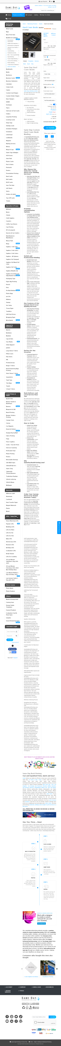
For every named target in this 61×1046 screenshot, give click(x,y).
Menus (8, 146)
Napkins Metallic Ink (12, 270)
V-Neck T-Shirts (10, 389)
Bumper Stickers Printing (10, 416)
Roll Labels (9, 179)
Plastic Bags (9, 293)
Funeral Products (11, 610)
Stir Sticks (9, 305)
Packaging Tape (10, 278)
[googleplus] (34, 1030)
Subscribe (52, 1017)
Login (10, 639)
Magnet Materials (11, 505)
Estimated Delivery (48, 121)
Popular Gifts (12, 523)
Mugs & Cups (12, 149)
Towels (8, 386)
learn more (49, 793)
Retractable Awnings (12, 459)
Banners (12, 406)
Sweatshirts (9, 377)
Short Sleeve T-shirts (12, 374)
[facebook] (7, 1016)
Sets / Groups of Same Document (49, 48)
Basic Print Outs (10, 34)
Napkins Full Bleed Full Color (12, 263)
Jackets (8, 347)
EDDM (8, 102)
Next (57, 969)
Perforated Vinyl (10, 450)
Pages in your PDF (48, 64)
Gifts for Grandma (11, 556)
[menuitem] (8, 15)
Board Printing (10, 412)
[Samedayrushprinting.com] (12, 8)
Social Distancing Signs (13, 621)
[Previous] (24, 41)
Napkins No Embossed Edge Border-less (12, 274)
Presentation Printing (12, 173)
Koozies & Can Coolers (12, 233)
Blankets (8, 336)
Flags (7, 438)
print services (52, 800)
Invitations (9, 131)
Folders (8, 113)
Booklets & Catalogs (12, 38)
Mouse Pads (9, 240)
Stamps (8, 302)
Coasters (8, 221)
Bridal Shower (10, 553)
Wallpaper (9, 485)
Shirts (7, 191)
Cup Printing (9, 227)
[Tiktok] (20, 1016)
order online (48, 803)
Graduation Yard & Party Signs (11, 614)
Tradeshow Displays (12, 476)
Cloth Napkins (10, 218)
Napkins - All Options (12, 256)
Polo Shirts (9, 356)
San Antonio (26, 787)
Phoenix (32, 787)
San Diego (53, 787)
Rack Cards (9, 176)
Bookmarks (9, 69)
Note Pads (9, 158)
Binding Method (48, 84)
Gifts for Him (10, 535)
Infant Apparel (10, 344)
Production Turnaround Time (50, 56)
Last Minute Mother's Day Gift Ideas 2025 (12, 574)
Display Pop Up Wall (12, 432)
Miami (43, 787)
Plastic (8, 508)
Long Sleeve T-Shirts (12, 350)
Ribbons (8, 299)
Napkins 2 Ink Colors (12, 250)
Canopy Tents (10, 420)
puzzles (8, 296)
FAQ (32, 63)
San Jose (47, 787)
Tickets (8, 201)
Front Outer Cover (48, 91)
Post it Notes (9, 164)
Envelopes (9, 105)
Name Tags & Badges (12, 152)
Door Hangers (10, 99)
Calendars (9, 84)
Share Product (54, 34)
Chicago (32, 786)
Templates (30, 61)
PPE (7, 359)
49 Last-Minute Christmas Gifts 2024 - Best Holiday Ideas (12, 567)
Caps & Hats (9, 338)
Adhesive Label (10, 493)
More (24, 63)
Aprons (8, 330)
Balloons (8, 209)
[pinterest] (16, 1021)
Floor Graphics (10, 441)
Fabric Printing (10, 435)
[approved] (49, 1033)
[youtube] (7, 1021)
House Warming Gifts (12, 521)
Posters (8, 170)
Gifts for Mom (10, 529)
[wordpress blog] (20, 1021)
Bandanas (9, 333)
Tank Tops (9, 380)
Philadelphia (38, 787)
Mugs (12, 243)
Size (45, 39)
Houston (45, 786)
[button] (16, 635)
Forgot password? (15, 642)
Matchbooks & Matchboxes (10, 236)
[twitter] (16, 1016)
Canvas (8, 423)
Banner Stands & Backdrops (11, 402)
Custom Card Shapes (12, 93)
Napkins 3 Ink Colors (12, 253)
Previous (22, 969)
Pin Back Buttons (12, 290)
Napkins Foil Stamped (12, 259)
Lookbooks (9, 137)
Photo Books (9, 588)
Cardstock (9, 499)
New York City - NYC (48, 784)
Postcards (9, 167)
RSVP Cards (9, 182)
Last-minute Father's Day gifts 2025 (12, 579)
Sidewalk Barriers (11, 465)
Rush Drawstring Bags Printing (12, 369)
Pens (7, 287)
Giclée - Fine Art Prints (12, 444)
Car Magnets (9, 426)
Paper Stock (46, 77)
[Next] (39, 41)
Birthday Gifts (10, 547)
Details (25, 61)
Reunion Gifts (10, 544)
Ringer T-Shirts (10, 365)
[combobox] (50, 60)
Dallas (49, 786)
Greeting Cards (10, 119)
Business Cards (12, 78)
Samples (8, 617)
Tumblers (9, 311)
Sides (45, 71)
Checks (8, 215)
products (27, 801)
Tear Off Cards (10, 198)
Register (15, 657)
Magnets (8, 140)
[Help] (47, 57)
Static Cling (9, 468)
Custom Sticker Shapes (12, 96)
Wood (7, 511)
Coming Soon (10, 602)
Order (24, 778)
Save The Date (10, 185)
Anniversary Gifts (11, 541)
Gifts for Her (9, 532)
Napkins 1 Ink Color (12, 247)
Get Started (50, 128)
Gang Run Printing (11, 116)
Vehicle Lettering (11, 479)
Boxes (8, 212)
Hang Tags (9, 122)
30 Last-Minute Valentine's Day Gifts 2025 (12, 561)
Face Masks (12, 341)
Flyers (8, 108)
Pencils (8, 284)
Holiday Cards (10, 125)
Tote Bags (12, 383)
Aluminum (9, 496)
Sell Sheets (9, 188)
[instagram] (11, 1016)
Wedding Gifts (10, 526)
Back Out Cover (47, 97)
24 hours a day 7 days (35, 779)
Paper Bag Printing (11, 281)
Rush (28, 63)
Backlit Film (9, 398)
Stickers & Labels (12, 195)
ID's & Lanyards (10, 230)
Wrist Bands (12, 320)
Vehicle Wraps (10, 482)
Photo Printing (10, 453)
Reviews (37, 61)
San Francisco (38, 786)
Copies (8, 90)
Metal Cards (9, 28)
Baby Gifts (9, 538)
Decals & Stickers (12, 429)
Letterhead (9, 134)
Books (8, 72)
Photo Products (10, 591)
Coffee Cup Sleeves (11, 224)
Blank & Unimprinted (12, 599)
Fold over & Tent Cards (12, 110)
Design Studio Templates (10, 606)
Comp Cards (9, 87)
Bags (7, 31)
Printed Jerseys (10, 362)
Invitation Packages (11, 128)
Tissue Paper (9, 308)
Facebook (12, 649)
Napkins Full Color (12, 267)
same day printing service (31, 91)
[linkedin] (11, 1021)
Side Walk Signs (10, 462)
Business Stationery (11, 81)
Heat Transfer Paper (12, 502)
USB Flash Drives (11, 314)
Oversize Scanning (11, 447)
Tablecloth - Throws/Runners (11, 472)
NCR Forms (9, 155)
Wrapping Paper (10, 317)
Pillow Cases (9, 353)
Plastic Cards (10, 161)
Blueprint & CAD (10, 409)
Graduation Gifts (11, 550)
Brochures (9, 75)
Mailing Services (10, 143)
